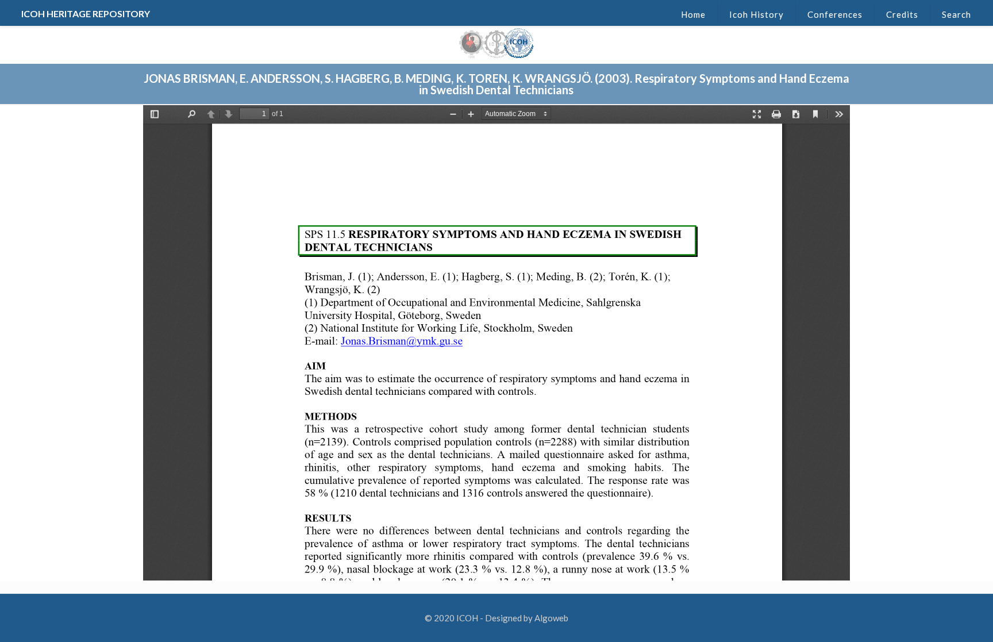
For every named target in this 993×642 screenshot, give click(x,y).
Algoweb (551, 618)
